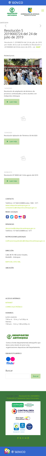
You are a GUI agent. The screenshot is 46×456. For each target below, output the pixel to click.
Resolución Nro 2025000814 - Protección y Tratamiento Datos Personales (23, 397)
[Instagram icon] (28, 438)
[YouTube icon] (23, 438)
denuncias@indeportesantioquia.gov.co (20, 228)
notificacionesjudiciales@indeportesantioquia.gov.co (25, 241)
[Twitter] (12, 218)
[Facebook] (7, 218)
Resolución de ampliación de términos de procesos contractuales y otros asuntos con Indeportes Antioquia (20, 93)
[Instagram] (24, 218)
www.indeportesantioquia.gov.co (18, 205)
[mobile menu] (43, 10)
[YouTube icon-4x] (16, 218)
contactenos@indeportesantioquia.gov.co (21, 208)
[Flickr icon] (25, 438)
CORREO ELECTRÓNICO (14, 307)
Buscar (9, 370)
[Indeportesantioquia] (23, 11)
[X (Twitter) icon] (20, 438)
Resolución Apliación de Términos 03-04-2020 (20, 135)
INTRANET (9, 302)
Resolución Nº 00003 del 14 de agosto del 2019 (21, 175)
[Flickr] (20, 218)
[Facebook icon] (18, 438)
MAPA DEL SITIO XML (13, 262)
